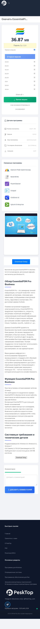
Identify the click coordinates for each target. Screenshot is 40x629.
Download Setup (21, 262)
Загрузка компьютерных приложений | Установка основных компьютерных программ (21, 583)
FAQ (6, 548)
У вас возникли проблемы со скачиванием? (20, 107)
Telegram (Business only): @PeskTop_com (20, 599)
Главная (7, 534)
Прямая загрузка (21, 100)
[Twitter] (7, 604)
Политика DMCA (10, 553)
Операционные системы (13, 572)
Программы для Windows (13, 567)
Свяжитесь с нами (11, 538)
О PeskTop (8, 543)
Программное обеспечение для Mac (17, 577)
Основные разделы (12, 560)
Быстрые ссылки (11, 526)
